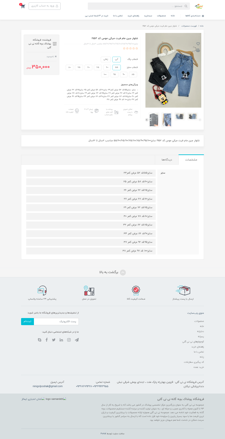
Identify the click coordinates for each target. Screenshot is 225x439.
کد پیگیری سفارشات (194, 362)
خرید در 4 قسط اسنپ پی (96, 15)
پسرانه (201, 336)
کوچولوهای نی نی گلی (193, 341)
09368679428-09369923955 (92, 386)
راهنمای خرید (133, 15)
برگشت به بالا (109, 272)
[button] (25, 6)
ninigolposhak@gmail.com (48, 386)
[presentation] (200, 119)
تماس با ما (118, 15)
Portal (103, 433)
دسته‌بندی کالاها (193, 15)
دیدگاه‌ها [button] (167, 160)
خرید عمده (199, 367)
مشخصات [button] (191, 160)
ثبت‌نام (27, 321)
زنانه (202, 357)
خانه (173, 15)
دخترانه (200, 331)
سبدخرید (148, 15)
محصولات (161, 15)
